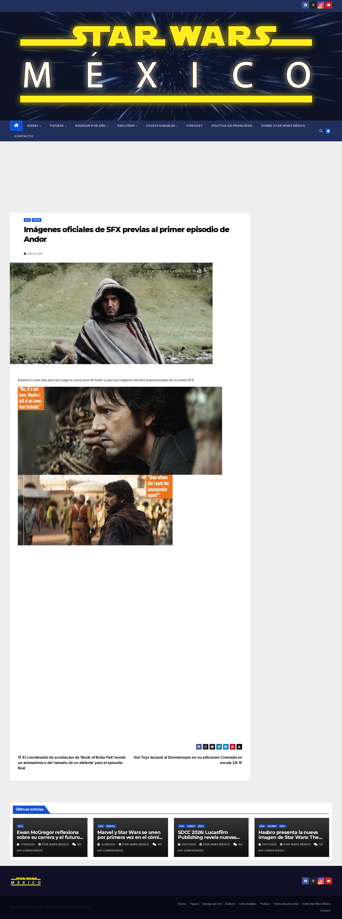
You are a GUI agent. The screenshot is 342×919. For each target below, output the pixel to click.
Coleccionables (161, 125)
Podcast (195, 125)
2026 (20, 826)
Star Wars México (55, 844)
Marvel (111, 826)
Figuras (57, 125)
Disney (33, 125)
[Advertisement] (171, 171)
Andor (36, 220)
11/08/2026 (108, 844)
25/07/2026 (189, 844)
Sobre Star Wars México (283, 125)
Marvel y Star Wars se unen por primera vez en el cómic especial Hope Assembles (129, 837)
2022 (27, 220)
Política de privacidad (232, 125)
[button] (321, 131)
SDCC (201, 826)
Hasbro (272, 826)
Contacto (23, 136)
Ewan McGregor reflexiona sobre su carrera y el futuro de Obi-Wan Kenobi (48, 837)
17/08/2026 (28, 844)
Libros (191, 826)
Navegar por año (91, 125)
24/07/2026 (269, 844)
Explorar (126, 125)
